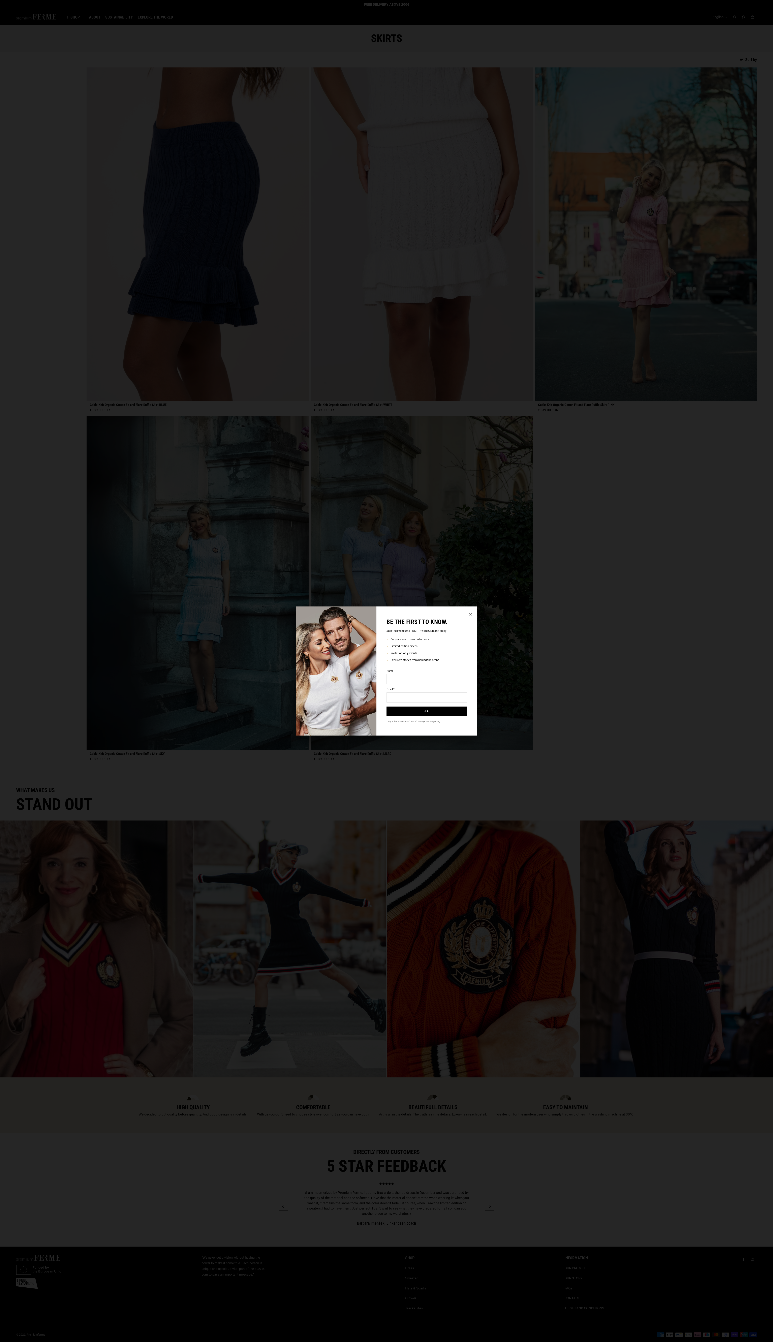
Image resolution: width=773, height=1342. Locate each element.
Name (389, 670)
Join (426, 711)
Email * (390, 689)
